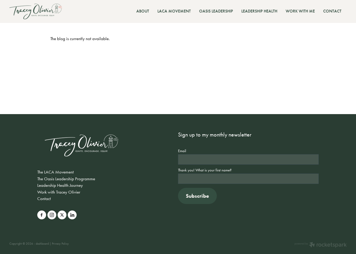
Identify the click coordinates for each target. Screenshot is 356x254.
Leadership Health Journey (60, 185)
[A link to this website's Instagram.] (51, 214)
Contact (44, 198)
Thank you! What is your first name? (205, 170)
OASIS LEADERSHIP (216, 11)
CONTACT (332, 11)
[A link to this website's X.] (62, 214)
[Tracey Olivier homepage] (43, 11)
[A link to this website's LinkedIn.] (72, 214)
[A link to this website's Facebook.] (41, 214)
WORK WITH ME (300, 11)
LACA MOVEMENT (174, 11)
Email (182, 151)
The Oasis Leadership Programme (66, 178)
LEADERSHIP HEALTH (259, 11)
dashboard (42, 243)
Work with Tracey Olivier (58, 192)
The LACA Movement (55, 172)
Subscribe (197, 196)
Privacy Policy (60, 243)
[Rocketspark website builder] (320, 245)
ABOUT (142, 11)
